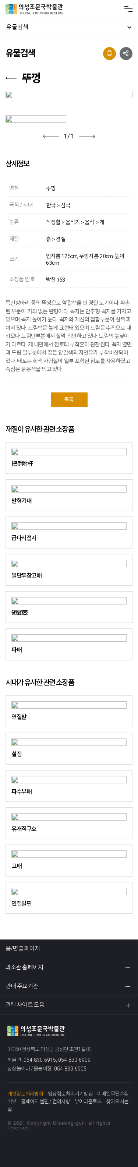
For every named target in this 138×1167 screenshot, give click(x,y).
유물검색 (17, 27)
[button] (51, 136)
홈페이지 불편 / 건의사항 (45, 1101)
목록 (69, 399)
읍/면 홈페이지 (23, 948)
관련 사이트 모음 (25, 1004)
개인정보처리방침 (25, 1094)
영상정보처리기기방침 (70, 1094)
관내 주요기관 (22, 986)
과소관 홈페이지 (24, 967)
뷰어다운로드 (88, 1101)
